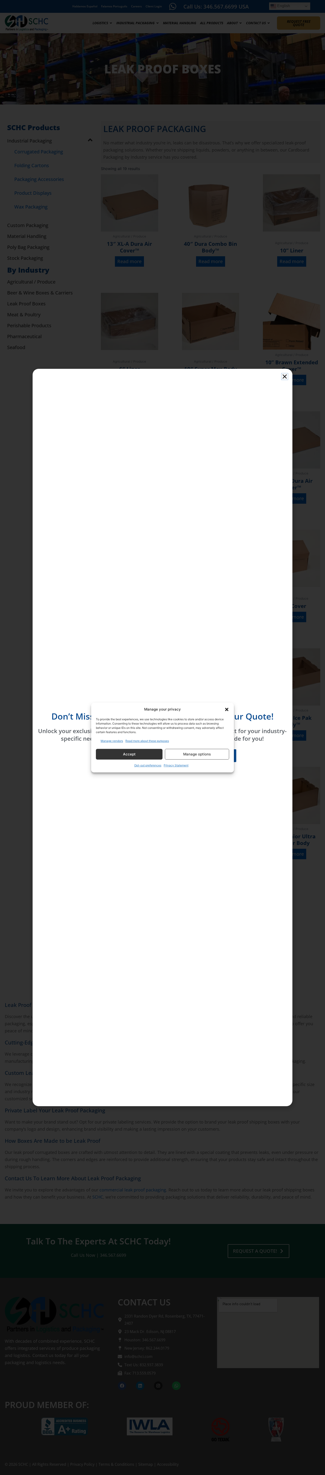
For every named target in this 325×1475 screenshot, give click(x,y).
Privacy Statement (176, 765)
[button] (226, 709)
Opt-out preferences (147, 765)
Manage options (197, 754)
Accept (129, 754)
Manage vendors (112, 741)
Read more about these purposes (147, 741)
